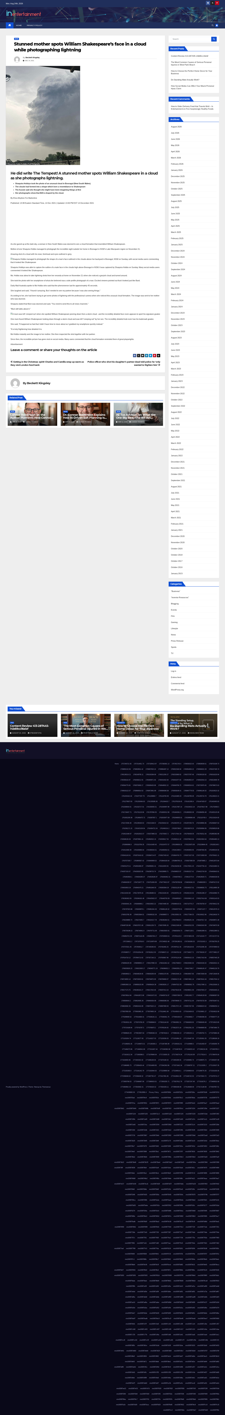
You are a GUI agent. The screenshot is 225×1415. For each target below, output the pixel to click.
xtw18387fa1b (120, 1405)
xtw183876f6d (131, 1227)
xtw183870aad (214, 1103)
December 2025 (178, 176)
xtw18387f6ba (121, 1399)
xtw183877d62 (214, 1243)
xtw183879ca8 (202, 1281)
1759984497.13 (163, 769)
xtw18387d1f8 (166, 1345)
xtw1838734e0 (130, 1151)
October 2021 (176, 474)
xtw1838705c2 (178, 1098)
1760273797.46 (189, 774)
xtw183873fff (118, 1168)
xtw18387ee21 (121, 1388)
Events (174, 610)
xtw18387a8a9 (142, 1297)
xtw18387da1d (166, 1356)
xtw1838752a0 (202, 1189)
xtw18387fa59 (132, 1405)
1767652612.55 (151, 952)
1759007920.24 (151, 769)
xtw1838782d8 (202, 1248)
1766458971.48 (214, 920)
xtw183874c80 (131, 1184)
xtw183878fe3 (154, 1270)
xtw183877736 (178, 1238)
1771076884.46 (214, 1033)
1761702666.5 (214, 807)
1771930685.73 (189, 1060)
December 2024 (178, 251)
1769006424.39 (151, 984)
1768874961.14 (189, 979)
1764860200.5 (201, 882)
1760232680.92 (176, 774)
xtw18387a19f (142, 1286)
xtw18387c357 (214, 1324)
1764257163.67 (125, 871)
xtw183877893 (214, 1238)
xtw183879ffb (130, 1286)
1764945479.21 (138, 888)
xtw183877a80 (154, 1243)
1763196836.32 (177, 844)
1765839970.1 (139, 909)
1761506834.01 (126, 807)
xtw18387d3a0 (202, 1345)
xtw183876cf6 (190, 1221)
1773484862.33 (125, 1087)
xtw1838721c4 (190, 1124)
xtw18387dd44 (202, 1361)
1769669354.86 (151, 1001)
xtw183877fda (154, 1248)
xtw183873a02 (202, 1157)
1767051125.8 (176, 936)
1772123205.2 (201, 1065)
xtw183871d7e (190, 1119)
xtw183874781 (36, 733)
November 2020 (178, 542)
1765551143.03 (214, 898)
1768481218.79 (214, 968)
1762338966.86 (201, 823)
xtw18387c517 (178, 1329)
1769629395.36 (138, 1001)
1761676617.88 (202, 807)
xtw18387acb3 (130, 1302)
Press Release (177, 641)
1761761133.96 (139, 812)
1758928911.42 (138, 769)
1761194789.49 (189, 796)
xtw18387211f (178, 1124)
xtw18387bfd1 (130, 1324)
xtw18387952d (154, 1275)
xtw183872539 (190, 1130)
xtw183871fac (142, 1124)
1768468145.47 (201, 968)
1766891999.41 (201, 931)
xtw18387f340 (191, 1394)
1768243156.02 (201, 963)
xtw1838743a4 (178, 1168)
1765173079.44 (138, 893)
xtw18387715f (190, 1227)
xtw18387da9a (190, 1356)
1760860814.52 (138, 791)
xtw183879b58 (178, 1281)
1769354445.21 (214, 990)
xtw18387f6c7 (132, 1399)
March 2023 (176, 369)
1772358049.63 (125, 1076)
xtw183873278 (142, 1146)
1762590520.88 (214, 828)
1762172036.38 (126, 823)
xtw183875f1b (154, 1205)
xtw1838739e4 (190, 1157)
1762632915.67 (139, 834)
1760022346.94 (176, 769)
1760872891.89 (151, 791)
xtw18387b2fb (166, 1308)
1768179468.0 (176, 963)
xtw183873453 (202, 1146)
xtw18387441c (190, 1168)
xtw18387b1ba (142, 1308)
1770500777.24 (214, 1017)
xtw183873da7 (167, 1162)
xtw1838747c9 (190, 1173)
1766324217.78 (151, 920)
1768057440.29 (214, 958)
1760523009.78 (214, 780)
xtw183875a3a (154, 1200)
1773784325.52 (151, 1087)
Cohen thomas (31, 422)
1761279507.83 (127, 801)
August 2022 (176, 412)
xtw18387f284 (121, 1394)
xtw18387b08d (166, 1302)
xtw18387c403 (142, 1329)
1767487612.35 (176, 947)
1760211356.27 (163, 774)
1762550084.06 (201, 828)
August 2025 (176, 201)
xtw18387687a (166, 1216)
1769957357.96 (189, 1006)
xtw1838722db (142, 1130)
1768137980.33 (151, 963)
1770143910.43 (176, 1011)
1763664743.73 (176, 855)
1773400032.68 (214, 1081)
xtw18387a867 (214, 1291)
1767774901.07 (214, 952)
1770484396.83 (201, 1017)
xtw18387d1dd (154, 1345)
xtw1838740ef (142, 1168)
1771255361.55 (201, 1038)
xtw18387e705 (154, 1372)
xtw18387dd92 (214, 1361)
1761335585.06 (152, 801)
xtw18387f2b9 (132, 1394)
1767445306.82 (151, 947)
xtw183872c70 (166, 1141)
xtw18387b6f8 (166, 1313)
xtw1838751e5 (178, 1189)
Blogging (175, 604)
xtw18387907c (166, 1270)
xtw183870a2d (190, 1103)
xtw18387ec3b (166, 1383)
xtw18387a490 (202, 1286)
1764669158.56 (214, 877)
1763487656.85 (201, 850)
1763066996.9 (126, 844)
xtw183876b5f (142, 1221)
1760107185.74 (214, 769)
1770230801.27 (201, 1011)
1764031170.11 (126, 866)
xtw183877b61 (202, 1243)
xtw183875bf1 (202, 1200)
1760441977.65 (176, 780)
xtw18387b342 (190, 1308)
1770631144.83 (163, 1022)
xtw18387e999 (142, 1378)
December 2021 (178, 462)
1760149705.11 (138, 774)
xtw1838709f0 (178, 1103)
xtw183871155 (143, 1114)
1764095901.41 (151, 866)
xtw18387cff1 (214, 1340)
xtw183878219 (166, 1248)
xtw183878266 (190, 1248)
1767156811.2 (127, 941)
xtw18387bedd (190, 1318)
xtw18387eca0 (190, 1383)
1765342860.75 (214, 893)
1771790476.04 (214, 1054)
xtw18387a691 (178, 1291)
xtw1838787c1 (130, 1259)
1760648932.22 (163, 785)
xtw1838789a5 (202, 1259)
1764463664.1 (127, 877)
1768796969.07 (163, 979)
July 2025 (175, 207)
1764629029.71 (201, 877)
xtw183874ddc (179, 1184)
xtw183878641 (154, 1254)
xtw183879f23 (214, 1281)
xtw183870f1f (166, 1108)
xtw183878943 (178, 1259)
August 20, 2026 (73, 733)
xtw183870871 (154, 1103)
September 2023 (178, 332)
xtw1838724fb (178, 1130)
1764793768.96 (177, 882)
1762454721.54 (152, 828)
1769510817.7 (189, 995)
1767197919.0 (139, 941)
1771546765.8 (177, 1049)
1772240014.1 (176, 1071)
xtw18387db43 (130, 1361)
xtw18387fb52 (179, 1405)
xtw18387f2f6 (156, 1394)
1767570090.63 (214, 947)
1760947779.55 (189, 791)
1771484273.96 (127, 1049)
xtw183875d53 (131, 1205)
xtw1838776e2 (166, 1238)
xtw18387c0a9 (154, 1324)
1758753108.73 (214, 764)
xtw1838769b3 (190, 1216)
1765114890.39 (214, 888)
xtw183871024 (190, 1108)
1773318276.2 (201, 1081)
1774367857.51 (214, 1087)
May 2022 (175, 431)
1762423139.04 (140, 828)
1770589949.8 (151, 1022)
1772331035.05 (214, 1071)
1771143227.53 (151, 1038)
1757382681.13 (164, 764)
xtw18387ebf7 (154, 1383)
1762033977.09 (164, 817)
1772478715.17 (214, 1076)
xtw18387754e (214, 1232)
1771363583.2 (152, 1044)
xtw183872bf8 (154, 1141)
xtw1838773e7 (178, 1232)
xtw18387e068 (178, 1367)
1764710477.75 (139, 882)
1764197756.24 (201, 866)
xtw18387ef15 (133, 1388)
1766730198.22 (127, 931)
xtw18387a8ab (154, 1297)
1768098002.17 (139, 963)
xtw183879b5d (190, 1281)
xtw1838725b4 (202, 1130)
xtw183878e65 (202, 1264)
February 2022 (177, 449)
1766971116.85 (139, 936)
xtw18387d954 (142, 1356)
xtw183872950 (166, 1135)
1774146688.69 (189, 1087)
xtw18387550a (154, 1194)
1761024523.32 (214, 791)
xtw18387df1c (142, 1367)
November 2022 (178, 394)
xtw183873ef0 (179, 1162)
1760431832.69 (163, 780)
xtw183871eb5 (130, 1124)
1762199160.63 (139, 823)
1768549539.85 (138, 974)
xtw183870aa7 (202, 1103)
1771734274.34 (177, 1054)
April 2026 (175, 152)
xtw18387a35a (166, 1286)
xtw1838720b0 (166, 1124)
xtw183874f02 (202, 1184)
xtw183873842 (214, 1151)
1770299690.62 (126, 1017)
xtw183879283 (119, 1275)
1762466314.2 (164, 828)
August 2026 (176, 127)
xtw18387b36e (202, 1308)
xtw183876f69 (119, 1227)
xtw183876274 (130, 1211)
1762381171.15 (127, 828)
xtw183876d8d (202, 1221)
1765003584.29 (163, 888)
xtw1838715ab (202, 1114)
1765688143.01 (176, 904)
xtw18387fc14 (202, 1405)
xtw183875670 (190, 1194)
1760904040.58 (163, 791)
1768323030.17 (140, 968)
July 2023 (175, 344)
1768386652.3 (164, 968)
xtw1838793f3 (142, 1275)
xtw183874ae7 (214, 1178)
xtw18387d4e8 (143, 1351)
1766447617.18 (201, 920)
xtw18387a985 (178, 1297)
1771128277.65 (138, 1038)
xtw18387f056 (179, 1388)
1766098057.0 (164, 914)
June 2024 (175, 282)
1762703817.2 (164, 834)
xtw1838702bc (190, 1092)
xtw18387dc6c (178, 1361)
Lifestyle (174, 629)
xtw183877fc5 (142, 1248)
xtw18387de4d (131, 1367)
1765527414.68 (201, 898)
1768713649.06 (214, 974)
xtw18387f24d (214, 1388)
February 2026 (177, 164)
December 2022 (178, 387)
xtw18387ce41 (156, 1340)
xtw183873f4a (191, 1162)
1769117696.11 (201, 984)
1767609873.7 (126, 952)
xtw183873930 (154, 1157)
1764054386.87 (138, 866)
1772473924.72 (201, 1076)
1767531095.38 (201, 947)
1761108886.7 (151, 796)
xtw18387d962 (154, 1356)
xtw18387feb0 (203, 1410)
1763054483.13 (214, 839)
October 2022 (176, 400)
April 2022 (175, 437)
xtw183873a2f (214, 1157)
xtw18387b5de (142, 1313)
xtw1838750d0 (154, 1189)
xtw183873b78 (143, 1162)
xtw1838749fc (178, 1178)
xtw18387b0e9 (178, 1302)
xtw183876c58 (166, 1221)
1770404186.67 (177, 1017)
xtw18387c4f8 (166, 1329)
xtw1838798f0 (202, 1275)
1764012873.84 (214, 861)
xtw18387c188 (178, 1324)
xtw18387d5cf (178, 1351)
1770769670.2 (151, 1028)
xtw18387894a (190, 1259)
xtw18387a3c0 (178, 1286)
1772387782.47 (151, 1076)
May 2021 (175, 505)
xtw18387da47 (178, 1356)
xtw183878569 (142, 1254)
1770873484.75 (214, 1028)
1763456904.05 (189, 850)
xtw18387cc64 (132, 1340)
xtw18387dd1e (190, 1361)
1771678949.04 (151, 1054)
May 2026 (175, 145)
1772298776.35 (201, 1071)
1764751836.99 (151, 882)
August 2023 (176, 338)
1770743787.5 (139, 1028)
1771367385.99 (164, 1044)
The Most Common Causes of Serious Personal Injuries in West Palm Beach (85, 728)
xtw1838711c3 (155, 1114)
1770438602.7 (189, 1017)
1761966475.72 (140, 817)
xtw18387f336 (179, 1394)
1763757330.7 (126, 861)
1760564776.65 (125, 785)
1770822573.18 (176, 1028)
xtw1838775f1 (142, 1238)
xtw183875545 (166, 1194)
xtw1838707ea (130, 1103)
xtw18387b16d (130, 1308)
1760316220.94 (214, 774)
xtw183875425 (142, 1194)
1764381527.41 (189, 871)
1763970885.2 (201, 861)
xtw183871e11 (202, 1119)
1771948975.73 (201, 1060)
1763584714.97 (151, 855)
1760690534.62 (189, 785)
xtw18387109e (202, 1108)
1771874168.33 (163, 1060)
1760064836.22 (189, 769)
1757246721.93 (126, 764)
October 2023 (176, 325)
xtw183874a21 (190, 1178)
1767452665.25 (163, 947)
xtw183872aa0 (202, 1135)
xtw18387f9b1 (214, 1399)
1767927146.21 (151, 958)
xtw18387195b (130, 1119)
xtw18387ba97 (130, 1318)
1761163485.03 (176, 796)
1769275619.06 (176, 990)
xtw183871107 (214, 1108)
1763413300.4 (176, 850)
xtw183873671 (166, 1151)
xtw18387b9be (214, 1313)
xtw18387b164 (214, 1302)
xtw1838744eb (130, 1173)
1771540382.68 (165, 1049)
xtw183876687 (214, 1211)
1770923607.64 (139, 1033)
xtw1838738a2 (130, 1157)
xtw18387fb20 (156, 1405)
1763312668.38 (126, 850)
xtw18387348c (214, 1146)
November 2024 (178, 257)
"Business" (175, 591)
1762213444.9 (151, 823)
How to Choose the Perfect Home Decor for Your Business (138, 727)
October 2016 (176, 567)
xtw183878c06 (142, 1264)
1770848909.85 (201, 1028)
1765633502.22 (151, 904)
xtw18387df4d (154, 1367)
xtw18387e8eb (130, 1378)
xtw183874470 (202, 1168)
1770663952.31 (176, 1022)
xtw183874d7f (167, 1184)
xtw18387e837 (202, 1372)
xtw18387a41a (190, 1286)
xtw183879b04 (154, 1281)
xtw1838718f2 (214, 1114)
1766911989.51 (214, 931)
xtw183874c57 (119, 1184)
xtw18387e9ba (166, 1378)
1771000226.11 (189, 1033)
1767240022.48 (164, 941)
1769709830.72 (176, 1001)
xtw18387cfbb (203, 1340)
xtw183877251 (214, 1227)
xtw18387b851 (190, 1313)
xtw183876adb (130, 1221)
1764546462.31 (165, 877)
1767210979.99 (151, 941)
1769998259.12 (214, 1006)
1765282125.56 (189, 893)
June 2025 (175, 214)
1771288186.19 (214, 1038)
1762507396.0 (176, 828)
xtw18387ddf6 (119, 1367)
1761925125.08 (214, 812)
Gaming (174, 622)
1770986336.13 (176, 1033)
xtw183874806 (202, 1173)
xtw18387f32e (167, 1394)
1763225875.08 (189, 844)
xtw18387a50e (142, 1291)
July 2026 (175, 133)
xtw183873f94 (202, 1162)
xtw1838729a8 (190, 1135)
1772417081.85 (163, 1076)
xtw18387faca (144, 1405)
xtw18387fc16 (214, 1405)
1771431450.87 (201, 1044)
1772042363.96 (164, 1065)
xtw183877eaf (119, 1248)
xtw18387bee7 (202, 1318)
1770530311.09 (126, 1022)
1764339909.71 (163, 871)
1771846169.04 (151, 1060)
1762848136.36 (125, 839)
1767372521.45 (126, 947)
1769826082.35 (125, 1006)
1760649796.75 (176, 785)
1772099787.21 (189, 1065)
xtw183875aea (166, 1200)
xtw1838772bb (130, 1232)
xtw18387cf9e (191, 1340)
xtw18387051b (154, 1098)
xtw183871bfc (166, 1119)
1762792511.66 (201, 834)
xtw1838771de (202, 1227)
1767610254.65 (138, 952)
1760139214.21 (125, 774)
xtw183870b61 (119, 1108)
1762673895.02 (151, 834)
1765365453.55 (126, 898)
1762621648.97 (126, 834)
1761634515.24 (189, 807)
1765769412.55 (214, 904)
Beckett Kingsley (33, 57)
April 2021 (175, 511)
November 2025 (178, 183)
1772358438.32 (138, 1076)
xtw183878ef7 (119, 1270)
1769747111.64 (189, 1001)
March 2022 (176, 443)
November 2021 (178, 468)
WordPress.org (177, 690)
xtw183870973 (166, 1103)
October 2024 (176, 263)
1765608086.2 (138, 904)
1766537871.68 (138, 925)
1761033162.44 (127, 796)
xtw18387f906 (202, 1399)
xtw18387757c (130, 1238)
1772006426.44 (139, 1065)
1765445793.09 (164, 898)
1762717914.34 (176, 834)
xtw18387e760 (166, 1372)
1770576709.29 (139, 1022)
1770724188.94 (127, 1028)
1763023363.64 (201, 839)
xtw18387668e (130, 1216)
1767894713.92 (138, 958)
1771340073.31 (140, 1044)
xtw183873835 (202, 1151)
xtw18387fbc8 (191, 1405)
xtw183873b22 (119, 1162)
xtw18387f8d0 (179, 1399)
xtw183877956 (130, 1243)
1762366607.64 (214, 823)
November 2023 (178, 319)
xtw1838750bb (142, 1189)
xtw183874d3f (155, 1184)
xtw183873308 (166, 1146)
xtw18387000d (166, 1092)
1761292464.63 (140, 801)
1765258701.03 (176, 893)
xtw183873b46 (131, 1162)
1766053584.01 (139, 914)
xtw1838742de (166, 1168)
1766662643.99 (201, 925)
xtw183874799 (178, 1173)
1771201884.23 (176, 1038)
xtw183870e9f (155, 1108)
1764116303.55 (163, 866)
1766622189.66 (176, 925)
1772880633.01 (151, 1081)
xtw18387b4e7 (130, 1313)
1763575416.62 (138, 855)
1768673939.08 (201, 974)
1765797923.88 (127, 909)
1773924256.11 (163, 1087)
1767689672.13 (163, 952)
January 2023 (177, 381)
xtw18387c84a (154, 1335)
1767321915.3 (201, 941)
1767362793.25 (214, 941)
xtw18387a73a (202, 1291)
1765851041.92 (151, 909)
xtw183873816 (190, 1151)
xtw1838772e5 (142, 1232)
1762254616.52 (163, 823)
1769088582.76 (189, 984)
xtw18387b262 (154, 1308)
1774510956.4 (142, 1092)
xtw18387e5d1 (130, 1372)
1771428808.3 (189, 1044)
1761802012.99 (164, 812)
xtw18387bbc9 (154, 1318)
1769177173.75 (125, 990)
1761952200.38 (127, 817)
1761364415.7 (164, 801)
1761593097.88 (164, 807)
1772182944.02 (151, 1071)
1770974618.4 (164, 1033)
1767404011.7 (138, 947)
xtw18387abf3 (214, 1297)
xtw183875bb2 (190, 1200)
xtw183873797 (178, 1151)
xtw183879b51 (166, 1281)
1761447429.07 (201, 801)
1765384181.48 (139, 898)
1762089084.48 (189, 817)
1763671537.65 (189, 855)
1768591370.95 (163, 974)
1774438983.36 (129, 1092)
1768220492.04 (189, 963)
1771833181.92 (138, 1060)
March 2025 (176, 232)
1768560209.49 (151, 974)
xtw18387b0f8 (190, 1302)
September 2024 (178, 269)
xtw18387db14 (214, 1356)
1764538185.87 (152, 877)
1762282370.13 (176, 823)
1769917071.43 (176, 1006)
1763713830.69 (201, 855)
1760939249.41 (176, 791)
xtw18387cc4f (120, 1340)
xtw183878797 (202, 1254)
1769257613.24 (163, 990)
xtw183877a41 (142, 1243)
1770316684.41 (139, 1017)
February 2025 (177, 238)
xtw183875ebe (143, 1205)
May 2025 (175, 220)
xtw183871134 (131, 1114)
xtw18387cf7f (179, 1340)
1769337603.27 (201, 990)
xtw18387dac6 (202, 1356)
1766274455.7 (139, 920)
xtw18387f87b (167, 1399)
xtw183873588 (142, 1151)
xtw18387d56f (167, 1351)
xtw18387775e (190, 1238)
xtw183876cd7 (178, 1221)
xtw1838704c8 (142, 1098)
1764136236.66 (176, 866)
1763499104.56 (214, 850)
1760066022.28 (201, 769)
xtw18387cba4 (202, 1335)
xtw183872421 (154, 1130)
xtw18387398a (166, 1157)
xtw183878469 (130, 1254)
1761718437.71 (126, 812)
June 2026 (175, 139)
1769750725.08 (201, 1001)
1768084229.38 (126, 963)
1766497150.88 (125, 925)
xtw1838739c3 (178, 1157)
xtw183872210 (202, 1124)
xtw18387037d (214, 1092)
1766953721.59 (127, 936)
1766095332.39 (151, 914)
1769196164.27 (138, 990)
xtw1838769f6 (202, 1216)
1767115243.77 (201, 936)
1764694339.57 (126, 882)
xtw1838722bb (214, 1124)
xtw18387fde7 (191, 1410)
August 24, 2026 (19, 733)
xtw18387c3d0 (130, 1329)
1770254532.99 (214, 1011)
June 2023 (175, 350)
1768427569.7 (189, 968)
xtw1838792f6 (131, 1275)
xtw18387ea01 (202, 1378)
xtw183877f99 (130, 1248)
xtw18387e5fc (142, 1372)
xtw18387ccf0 (144, 1340)
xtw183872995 (178, 1135)
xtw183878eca (214, 1264)
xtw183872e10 (190, 1141)
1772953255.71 (164, 1081)
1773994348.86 (176, 1087)
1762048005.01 (177, 817)
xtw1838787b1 (214, 1254)
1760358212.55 (138, 780)
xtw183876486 (166, 1211)
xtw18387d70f (214, 1351)
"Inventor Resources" (180, 598)
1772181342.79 (139, 1071)
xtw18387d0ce (142, 1345)
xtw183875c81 (214, 1200)
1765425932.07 (151, 898)
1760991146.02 (201, 791)
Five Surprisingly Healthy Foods (199, 109)
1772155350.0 (126, 1071)
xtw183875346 (130, 1194)
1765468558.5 (176, 898)
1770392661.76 (164, 1017)
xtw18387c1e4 (190, 1324)
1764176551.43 (189, 866)
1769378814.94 (126, 995)
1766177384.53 (189, 914)
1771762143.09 (189, 1054)
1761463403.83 (214, 801)
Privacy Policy (34, 25)
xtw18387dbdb (154, 1361)
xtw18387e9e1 (190, 1378)
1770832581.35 (189, 1028)
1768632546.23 (176, 974)
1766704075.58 (214, 925)
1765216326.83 (163, 893)
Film (173, 616)
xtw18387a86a (130, 1297)
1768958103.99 (138, 984)
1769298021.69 (189, 990)
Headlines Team (197, 733)
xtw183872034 (154, 1124)
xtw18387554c (178, 1194)
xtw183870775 (214, 1098)
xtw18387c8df (166, 1335)
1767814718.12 (125, 958)
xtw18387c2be (202, 1324)
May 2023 (175, 356)
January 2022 (177, 456)
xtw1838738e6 (142, 1157)
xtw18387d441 (119, 1351)
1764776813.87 (164, 882)
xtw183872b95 (142, 1141)
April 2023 (175, 363)
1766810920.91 (164, 931)
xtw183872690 (214, 1130)
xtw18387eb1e (214, 1378)
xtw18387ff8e (214, 1410)
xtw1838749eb (166, 1178)
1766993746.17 (152, 936)
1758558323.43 (189, 764)
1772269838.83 (189, 1071)
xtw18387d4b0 (131, 1351)
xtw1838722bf (130, 1130)
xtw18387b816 (178, 1313)
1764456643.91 (214, 871)
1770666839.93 (189, 1022)
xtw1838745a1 (142, 1173)
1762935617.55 (163, 839)
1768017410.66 (201, 958)
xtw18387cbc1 (214, 1335)
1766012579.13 (214, 909)
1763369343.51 (151, 850)
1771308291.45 (127, 1044)
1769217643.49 (151, 990)
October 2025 (176, 189)
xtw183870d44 (131, 1108)
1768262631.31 (214, 963)
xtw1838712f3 (178, 1114)
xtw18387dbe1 (166, 1361)
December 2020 (178, 536)
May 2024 (175, 288)
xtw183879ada (130, 1281)
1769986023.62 (201, 1006)
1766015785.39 (126, 914)
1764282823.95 (138, 871)
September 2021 (178, 480)
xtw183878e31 (190, 1264)
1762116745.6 (201, 817)
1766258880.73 (127, 920)
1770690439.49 (201, 1022)
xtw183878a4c (214, 1259)
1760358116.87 (125, 780)
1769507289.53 (177, 995)
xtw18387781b (202, 1238)
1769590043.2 (126, 1001)
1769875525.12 (151, 1006)
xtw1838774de (202, 1232)
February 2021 (177, 524)
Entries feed (176, 677)
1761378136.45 (177, 801)
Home (19, 25)
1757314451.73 (139, 764)
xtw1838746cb (154, 1173)
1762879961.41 (138, 839)
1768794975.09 (151, 979)
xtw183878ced (166, 1264)
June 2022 (175, 425)
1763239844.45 (202, 844)
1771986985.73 (126, 1065)
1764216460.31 (214, 866)
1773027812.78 (177, 1081)
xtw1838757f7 (214, 1194)
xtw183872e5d (202, 1141)
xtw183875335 (214, 1189)
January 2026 (177, 170)
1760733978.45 (201, 785)
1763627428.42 (163, 855)
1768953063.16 (125, 984)
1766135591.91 (176, 914)
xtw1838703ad (130, 1098)
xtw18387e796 (178, 1372)
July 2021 (175, 493)
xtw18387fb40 (167, 1405)
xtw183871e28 (214, 1119)
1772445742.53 (189, 1076)
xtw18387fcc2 (168, 1410)
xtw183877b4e (190, 1243)
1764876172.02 (214, 882)
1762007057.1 (152, 817)
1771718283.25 (164, 1054)
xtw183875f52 (166, 1205)
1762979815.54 (189, 839)
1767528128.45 (189, 947)
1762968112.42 (176, 839)
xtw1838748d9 (130, 1178)
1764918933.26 (125, 888)
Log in (173, 671)
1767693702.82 (176, 952)
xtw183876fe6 (154, 1227)
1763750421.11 (214, 855)
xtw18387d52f (155, 1351)
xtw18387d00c (130, 1345)
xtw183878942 (166, 1259)
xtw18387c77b (142, 1335)
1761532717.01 (139, 807)
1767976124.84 (176, 958)
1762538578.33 (189, 828)
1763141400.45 (151, 844)
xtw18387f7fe (156, 1399)
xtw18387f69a (214, 1394)
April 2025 (175, 226)
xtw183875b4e (178, 1200)
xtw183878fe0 (142, 1270)
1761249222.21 (214, 796)
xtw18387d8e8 (130, 1356)
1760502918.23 (201, 780)
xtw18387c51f (190, 1329)
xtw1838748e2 (142, 1178)
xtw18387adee (154, 1302)
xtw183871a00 (142, 1119)
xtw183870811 (142, 1103)
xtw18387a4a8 (214, 1286)
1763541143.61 (125, 855)
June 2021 (175, 499)
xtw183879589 (167, 1275)
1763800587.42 (139, 861)
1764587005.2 (177, 877)
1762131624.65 (214, 817)
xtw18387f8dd (191, 1399)
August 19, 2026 (126, 733)
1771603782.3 (214, 1049)
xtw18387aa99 (190, 1297)
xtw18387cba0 (190, 1335)
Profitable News (90, 733)
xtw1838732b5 (154, 1146)
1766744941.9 (139, 931)
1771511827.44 (152, 1049)
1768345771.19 (152, 968)
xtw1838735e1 (154, 1151)
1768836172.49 (176, 979)
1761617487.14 (177, 807)
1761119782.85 (164, 796)
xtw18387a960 (166, 1297)
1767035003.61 (164, 936)
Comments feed (177, 684)
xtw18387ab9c (202, 1297)
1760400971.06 (151, 780)
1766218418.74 (214, 914)
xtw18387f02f (168, 1388)
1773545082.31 (138, 1087)
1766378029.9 (176, 920)
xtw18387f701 (144, 1399)
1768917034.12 (214, 979)
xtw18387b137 (202, 1302)
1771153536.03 (163, 1038)
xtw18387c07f (142, 1324)
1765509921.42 (189, 898)
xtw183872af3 (214, 1135)
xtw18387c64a (202, 1329)
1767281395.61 (177, 941)
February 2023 (177, 375)
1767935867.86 (163, 958)
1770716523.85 (214, 1022)
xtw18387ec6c (178, 1383)
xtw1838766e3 (142, 1216)
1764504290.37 (140, 877)
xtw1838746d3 (166, 1173)
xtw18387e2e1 (202, 1367)
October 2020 (176, 549)
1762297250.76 (189, 823)
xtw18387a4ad (130, 1291)
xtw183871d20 (178, 1119)
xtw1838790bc (190, 1270)
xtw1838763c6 (154, 1211)
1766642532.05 (189, 925)
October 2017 (176, 561)
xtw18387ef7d (145, 1388)
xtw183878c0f (154, 1264)
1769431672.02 (151, 995)
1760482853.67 (189, 780)
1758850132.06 (125, 769)
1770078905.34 (151, 1011)
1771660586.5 (139, 1054)
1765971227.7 (201, 909)
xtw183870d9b (143, 1108)
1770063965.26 (138, 1011)
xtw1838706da (190, 1098)
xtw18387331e (178, 1146)
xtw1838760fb (178, 1205)
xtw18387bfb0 (214, 1318)
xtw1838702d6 (202, 1092)
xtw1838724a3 (166, 1130)
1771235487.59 (189, 1038)
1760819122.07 (125, 791)
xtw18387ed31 (202, 1383)
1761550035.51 (151, 807)
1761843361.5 (176, 812)
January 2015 (177, 573)
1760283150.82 (201, 774)
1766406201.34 (189, 920)
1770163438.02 (189, 1011)
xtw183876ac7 (214, 1216)
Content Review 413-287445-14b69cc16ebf (189, 56)
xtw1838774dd (190, 1232)
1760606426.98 (151, 785)
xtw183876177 (202, 1205)
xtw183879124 (202, 1270)
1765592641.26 (126, 904)
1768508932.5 (126, 974)
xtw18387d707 (202, 1351)
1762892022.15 (151, 839)
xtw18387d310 (190, 1345)
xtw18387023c (178, 1092)
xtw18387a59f (154, 1291)
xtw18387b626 (154, 1313)
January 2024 (177, 307)
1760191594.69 (151, 774)
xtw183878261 (178, 1248)
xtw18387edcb (214, 1383)
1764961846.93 (151, 888)
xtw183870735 (202, 1098)
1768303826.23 (127, 968)
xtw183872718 (130, 1135)
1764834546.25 (189, 882)
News (16, 38)
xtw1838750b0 (130, 1189)
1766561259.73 (151, 925)
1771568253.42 (189, 1049)
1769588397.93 (214, 995)
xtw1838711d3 (167, 1114)
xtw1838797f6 (178, 1275)
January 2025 (177, 245)
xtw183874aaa (202, 1178)
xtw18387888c (142, 1259)
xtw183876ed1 (214, 1221)
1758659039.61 (201, 764)
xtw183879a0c (214, 1275)
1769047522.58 (176, 984)
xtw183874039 (130, 1168)
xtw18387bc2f (166, 1318)
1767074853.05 (189, 936)
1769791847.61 (214, 1001)
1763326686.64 (139, 850)
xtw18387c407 (154, 1329)
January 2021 (177, 530)
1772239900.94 (164, 1071)
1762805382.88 (214, 834)
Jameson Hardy (143, 733)
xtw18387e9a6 (154, 1378)
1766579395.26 (163, 925)
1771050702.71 (201, 1033)
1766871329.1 (189, 931)
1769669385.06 (163, 1001)
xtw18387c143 (166, 1324)
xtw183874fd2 (214, 1184)
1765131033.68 (125, 893)
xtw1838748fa (154, 1178)
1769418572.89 (139, 995)
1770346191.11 (151, 1017)
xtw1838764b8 (190, 1211)
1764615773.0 (189, 877)
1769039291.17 (163, 984)
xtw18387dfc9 (166, 1367)
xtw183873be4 (155, 1162)
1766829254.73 (177, 931)
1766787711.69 (152, 931)
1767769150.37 (201, 952)
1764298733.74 (151, 871)
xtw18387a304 (154, 1286)
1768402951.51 (177, 968)
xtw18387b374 (214, 1308)
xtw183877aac (166, 1243)
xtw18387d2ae (178, 1345)
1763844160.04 (164, 861)
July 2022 (175, 418)
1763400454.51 (164, 850)
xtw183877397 (166, 1232)
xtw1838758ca (130, 1200)
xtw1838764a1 (178, 1211)
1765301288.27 (201, 893)
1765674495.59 (163, 904)
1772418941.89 (176, 1076)
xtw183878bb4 (130, 1264)
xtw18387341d (190, 1146)
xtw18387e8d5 (214, 1372)
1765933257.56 (189, 909)
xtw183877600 (154, 1238)
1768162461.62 (164, 963)
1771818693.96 (125, 1060)
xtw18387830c (214, 1248)
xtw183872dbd (178, 1141)
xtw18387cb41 (178, 1335)
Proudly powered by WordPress (17, 1087)
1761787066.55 (151, 812)
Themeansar (46, 1087)
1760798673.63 (214, 785)
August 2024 (176, 276)
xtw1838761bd (214, 1205)
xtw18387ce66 (168, 1340)
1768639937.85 (189, 974)
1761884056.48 (201, 812)
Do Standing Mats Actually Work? (185, 80)
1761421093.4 (189, 801)
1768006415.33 (189, 958)
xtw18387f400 (202, 1394)
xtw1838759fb (142, 1200)
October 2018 (176, 555)
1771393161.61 (177, 1044)
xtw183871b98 (154, 1119)
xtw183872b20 (130, 1141)
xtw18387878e (190, 1254)
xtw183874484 (214, 1168)
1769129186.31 (214, 984)
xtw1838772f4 (154, 1232)
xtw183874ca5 (143, 1184)
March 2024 (176, 294)
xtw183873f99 (214, 1162)
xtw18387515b (166, 1189)
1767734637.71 (189, 952)
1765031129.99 (176, 888)
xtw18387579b (202, 1194)
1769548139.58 (201, 995)
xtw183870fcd (178, 1108)
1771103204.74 (126, 1038)
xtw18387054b (166, 1098)
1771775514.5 (201, 1054)
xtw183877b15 (178, 1243)
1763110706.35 (139, 844)
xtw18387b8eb (202, 1313)
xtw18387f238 (202, 1388)
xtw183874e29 (191, 1184)
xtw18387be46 (178, 1318)
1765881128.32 (164, 909)
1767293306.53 (189, 941)
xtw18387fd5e (179, 1410)
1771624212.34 (127, 1054)
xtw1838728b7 (142, 1135)
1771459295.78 (214, 1044)
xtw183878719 (166, 1254)
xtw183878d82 (178, 1264)
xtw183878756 (178, 1254)
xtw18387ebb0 (142, 1383)
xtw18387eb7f (130, 1383)
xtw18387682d (154, 1216)
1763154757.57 (164, 844)
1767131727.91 (214, 936)
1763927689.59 (189, 861)
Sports (173, 647)
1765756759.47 (201, 904)
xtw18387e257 (190, 1367)
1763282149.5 (214, 844)
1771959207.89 (214, 1060)
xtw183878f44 (130, 1270)
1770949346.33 (151, 1033)
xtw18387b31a (178, 1308)
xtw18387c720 (130, 1335)
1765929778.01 (177, 909)
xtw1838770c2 (178, 1227)
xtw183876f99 (142, 1227)
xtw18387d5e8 (190, 1351)
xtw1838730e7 (130, 1146)
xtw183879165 (214, 1270)
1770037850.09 (125, 1011)
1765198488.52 (151, 893)
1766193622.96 (201, 914)
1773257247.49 (189, 1081)
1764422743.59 (201, 871)
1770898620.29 (126, 1033)
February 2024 (177, 300)
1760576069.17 (138, 785)
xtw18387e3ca (214, 1367)
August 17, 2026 (179, 733)
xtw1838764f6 (202, 1211)
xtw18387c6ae (214, 1329)
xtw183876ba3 (154, 1221)
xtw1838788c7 (154, 1259)
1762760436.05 (189, 834)
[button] (213, 25)
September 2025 (178, 195)
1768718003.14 (125, 979)
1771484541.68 (140, 1049)
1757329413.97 (151, 764)
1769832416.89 (138, 1006)
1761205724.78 (201, 796)
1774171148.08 (201, 1087)
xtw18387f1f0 (191, 1388)
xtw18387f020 (156, 1388)
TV (172, 653)
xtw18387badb (142, 1318)
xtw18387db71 (142, 1361)
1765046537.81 (189, 888)
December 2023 (178, 313)
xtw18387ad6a (142, 1302)
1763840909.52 (151, 861)
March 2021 (176, 518)
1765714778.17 (189, 904)
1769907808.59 (163, 1006)
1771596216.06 (202, 1049)
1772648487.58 (139, 1081)
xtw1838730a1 (214, 1141)
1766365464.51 (164, 920)
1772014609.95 (151, 1065)
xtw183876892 (178, 1216)
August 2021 (176, 487)
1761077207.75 (139, 796)
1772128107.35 (214, 1065)
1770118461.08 (163, 1011)
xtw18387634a (142, 1211)
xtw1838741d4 (154, 1168)
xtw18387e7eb (190, 1372)
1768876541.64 (201, 979)
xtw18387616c (190, 1205)
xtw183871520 (190, 1114)
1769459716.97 (164, 995)
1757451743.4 (176, 764)
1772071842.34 (177, 1065)
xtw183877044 (166, 1227)
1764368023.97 (176, 871)
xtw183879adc (142, 1281)
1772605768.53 (126, 1081)
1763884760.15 (177, 861)
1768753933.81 (138, 979)
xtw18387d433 (214, 1345)
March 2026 (176, 158)
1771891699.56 (176, 1060)
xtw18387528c (190, 1189)
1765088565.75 (201, 888)
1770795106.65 (163, 1028)
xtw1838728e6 (154, 1135)
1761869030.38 (189, 812)
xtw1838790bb (178, 1270)
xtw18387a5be (166, 1291)
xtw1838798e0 (190, 1275)
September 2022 (178, 406)
